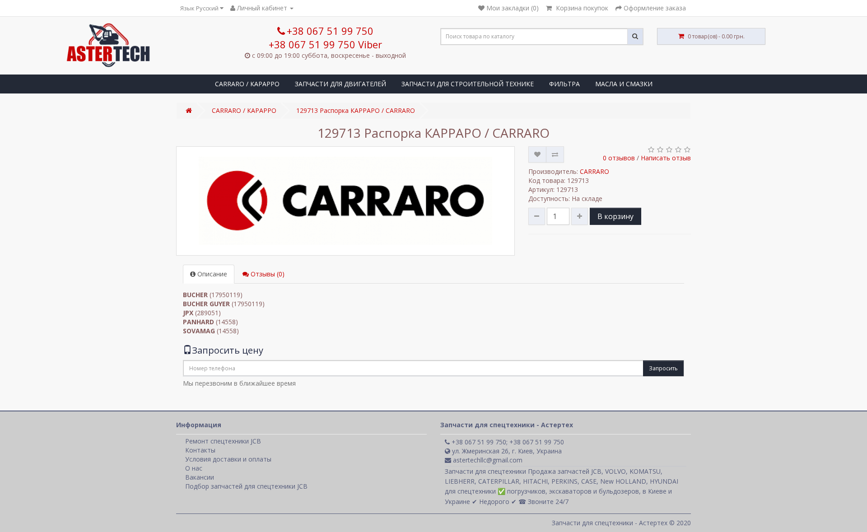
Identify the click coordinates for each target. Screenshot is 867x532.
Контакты (200, 450)
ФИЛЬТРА (564, 83)
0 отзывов (619, 158)
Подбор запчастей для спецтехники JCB (246, 486)
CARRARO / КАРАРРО (247, 83)
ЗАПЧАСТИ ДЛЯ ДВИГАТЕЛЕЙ (340, 83)
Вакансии (199, 477)
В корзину (615, 216)
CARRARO (594, 171)
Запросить (663, 368)
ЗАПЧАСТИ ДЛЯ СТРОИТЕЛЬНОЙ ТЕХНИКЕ (467, 83)
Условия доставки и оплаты (228, 459)
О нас (193, 468)
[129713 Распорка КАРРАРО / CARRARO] (345, 201)
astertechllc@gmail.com (486, 460)
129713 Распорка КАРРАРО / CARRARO (355, 110)
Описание (211, 274)
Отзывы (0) (266, 274)
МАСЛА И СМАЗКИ (624, 83)
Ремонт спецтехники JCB (223, 441)
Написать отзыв (666, 158)
